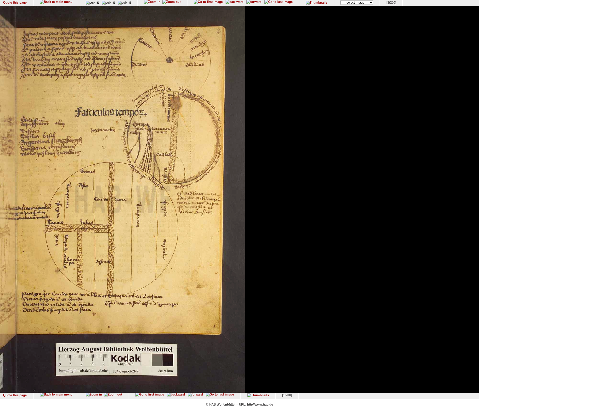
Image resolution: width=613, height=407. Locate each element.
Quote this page (15, 2)
